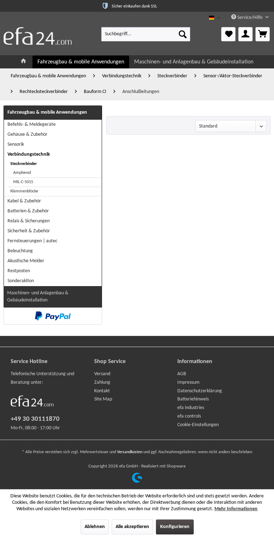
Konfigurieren (174, 526)
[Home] (23, 61)
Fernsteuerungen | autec (32, 241)
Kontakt (102, 391)
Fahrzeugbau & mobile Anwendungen (47, 112)
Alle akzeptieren (132, 526)
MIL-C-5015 (23, 182)
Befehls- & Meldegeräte (31, 124)
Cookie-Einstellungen (198, 425)
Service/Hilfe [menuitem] (250, 17)
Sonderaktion (20, 281)
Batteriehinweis (193, 399)
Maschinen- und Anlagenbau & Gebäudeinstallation (37, 296)
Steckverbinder (23, 164)
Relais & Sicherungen (28, 221)
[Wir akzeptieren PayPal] (52, 316)
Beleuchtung (20, 251)
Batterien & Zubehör (28, 211)
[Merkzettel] (228, 34)
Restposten (18, 271)
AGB (181, 374)
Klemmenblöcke (24, 191)
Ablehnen (95, 526)
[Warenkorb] (262, 34)
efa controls (189, 416)
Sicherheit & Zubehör (28, 231)
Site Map (103, 399)
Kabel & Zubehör (24, 201)
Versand (102, 374)
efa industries (190, 407)
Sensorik (15, 144)
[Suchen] (182, 34)
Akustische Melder (25, 261)
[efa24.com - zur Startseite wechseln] (38, 36)
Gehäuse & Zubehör (27, 134)
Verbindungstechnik (28, 154)
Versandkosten (129, 452)
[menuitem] (146, 34)
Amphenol (22, 173)
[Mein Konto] (245, 34)
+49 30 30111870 (35, 419)
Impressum (188, 382)
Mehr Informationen (236, 509)
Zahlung (102, 382)
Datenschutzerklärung (199, 391)
